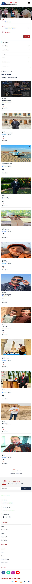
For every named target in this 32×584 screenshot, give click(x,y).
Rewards (3, 533)
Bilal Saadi (4, 423)
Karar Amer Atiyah (6, 100)
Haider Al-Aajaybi (6, 165)
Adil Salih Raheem (6, 294)
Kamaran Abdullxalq (7, 132)
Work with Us (4, 536)
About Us (3, 526)
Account (3, 549)
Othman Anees (5, 358)
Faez (3, 455)
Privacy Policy (4, 562)
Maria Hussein (5, 229)
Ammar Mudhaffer (6, 391)
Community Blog (4, 529)
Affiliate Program (5, 559)
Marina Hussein (6, 261)
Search (27, 36)
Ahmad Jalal (5, 197)
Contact (2, 555)
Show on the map (6, 74)
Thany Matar (5, 326)
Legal (2, 552)
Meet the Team (4, 540)
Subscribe (26, 488)
